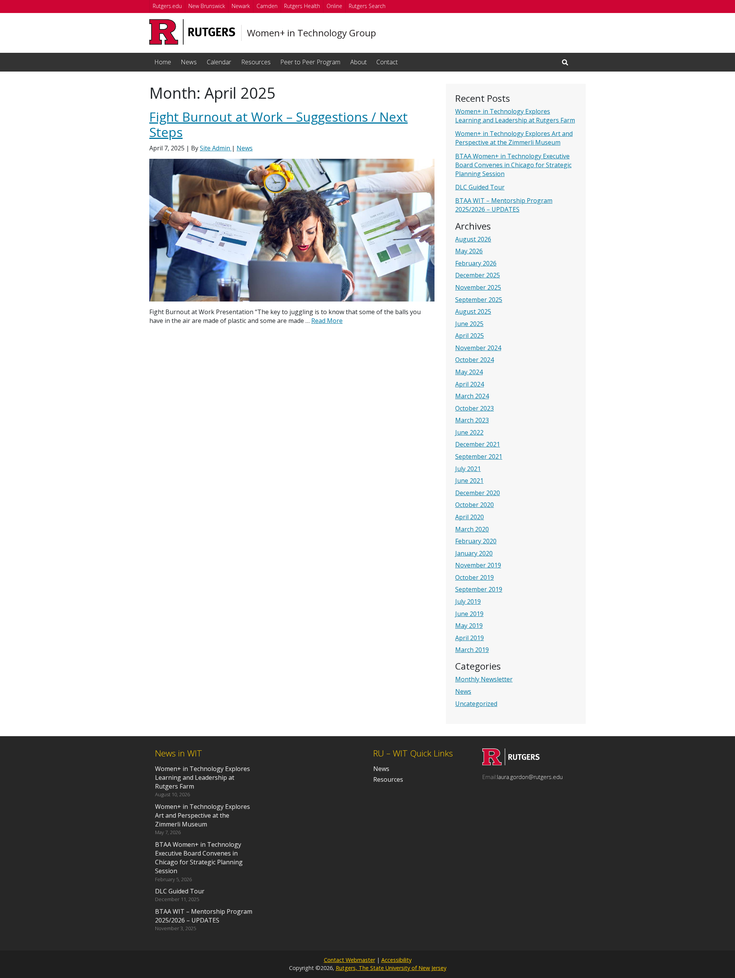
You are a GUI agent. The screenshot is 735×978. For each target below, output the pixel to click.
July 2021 (468, 469)
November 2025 (478, 287)
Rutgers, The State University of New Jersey (391, 967)
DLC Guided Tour (480, 187)
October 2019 (474, 577)
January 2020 (474, 553)
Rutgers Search (367, 6)
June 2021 (469, 480)
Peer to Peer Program (310, 62)
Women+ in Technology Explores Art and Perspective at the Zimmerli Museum (514, 138)
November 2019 (478, 565)
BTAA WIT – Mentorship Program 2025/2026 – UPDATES (503, 205)
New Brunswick (206, 6)
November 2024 (478, 348)
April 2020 (469, 517)
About (358, 62)
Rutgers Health (302, 6)
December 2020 (477, 493)
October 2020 (474, 504)
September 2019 (478, 589)
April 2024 (469, 384)
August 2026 (473, 239)
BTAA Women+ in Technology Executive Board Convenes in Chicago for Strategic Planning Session (513, 165)
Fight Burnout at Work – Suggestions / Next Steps (278, 124)
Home (162, 62)
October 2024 (474, 359)
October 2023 (474, 408)
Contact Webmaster (349, 959)
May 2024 (469, 372)
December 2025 (477, 275)
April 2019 (469, 638)
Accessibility (396, 959)
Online (334, 6)
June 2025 (469, 323)
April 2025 (469, 335)
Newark (241, 6)
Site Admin (216, 148)
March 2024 (472, 396)
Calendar (219, 62)
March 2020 (472, 529)
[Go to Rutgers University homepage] (192, 32)
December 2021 (477, 444)
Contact (387, 62)
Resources (256, 62)
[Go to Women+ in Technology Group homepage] (511, 763)
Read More (327, 320)
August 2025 (473, 311)
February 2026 (476, 263)
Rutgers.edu (167, 6)
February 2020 (476, 541)
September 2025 (478, 299)
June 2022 (469, 432)
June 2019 (469, 614)
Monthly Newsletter (484, 679)
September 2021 (478, 456)
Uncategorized (476, 703)
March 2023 (472, 420)
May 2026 (469, 251)
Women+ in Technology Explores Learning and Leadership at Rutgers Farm (515, 115)
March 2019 (472, 649)
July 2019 (468, 601)
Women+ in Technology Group (311, 33)
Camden (267, 6)
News (189, 62)
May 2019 (469, 625)
